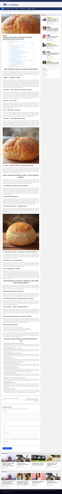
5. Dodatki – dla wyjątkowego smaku (16, 50)
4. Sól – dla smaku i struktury (15, 49)
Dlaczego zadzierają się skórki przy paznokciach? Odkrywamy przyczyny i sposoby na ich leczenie (30, 400)
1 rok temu (34, 465)
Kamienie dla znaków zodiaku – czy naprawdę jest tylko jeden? (53, 54)
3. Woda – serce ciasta (14, 48)
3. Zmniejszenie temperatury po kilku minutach (17, 64)
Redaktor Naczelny (51, 23)
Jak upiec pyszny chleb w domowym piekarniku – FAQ (17, 66)
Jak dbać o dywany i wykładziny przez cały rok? (53, 45)
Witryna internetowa (6, 433)
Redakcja (33, 8)
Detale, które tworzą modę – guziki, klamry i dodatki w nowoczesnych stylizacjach (53, 29)
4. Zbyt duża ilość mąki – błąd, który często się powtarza (19, 56)
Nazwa (4, 423)
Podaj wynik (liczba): (6, 441)
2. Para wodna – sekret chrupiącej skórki (16, 63)
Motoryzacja (23, 8)
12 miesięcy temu (50, 56)
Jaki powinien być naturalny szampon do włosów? (53, 37)
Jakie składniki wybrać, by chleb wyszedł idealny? (17, 45)
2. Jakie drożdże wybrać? (14, 54)
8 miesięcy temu (50, 22)
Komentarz (5, 410)
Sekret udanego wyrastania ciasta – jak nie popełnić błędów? (18, 52)
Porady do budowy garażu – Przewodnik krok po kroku (11, 399)
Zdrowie (28, 8)
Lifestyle (17, 8)
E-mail (4, 428)
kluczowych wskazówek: (14, 65)
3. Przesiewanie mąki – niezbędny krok (16, 55)
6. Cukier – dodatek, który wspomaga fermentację (18, 51)
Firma (13, 8)
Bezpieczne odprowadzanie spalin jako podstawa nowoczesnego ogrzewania (53, 20)
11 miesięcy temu (50, 47)
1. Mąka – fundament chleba (15, 46)
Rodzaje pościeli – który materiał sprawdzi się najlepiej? (52, 464)
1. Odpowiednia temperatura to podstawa (17, 53)
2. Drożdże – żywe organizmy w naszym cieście (17, 47)
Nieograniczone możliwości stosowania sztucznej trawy (53, 63)
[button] (32, 44)
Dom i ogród (7, 8)
